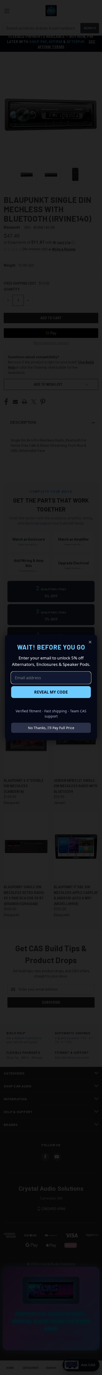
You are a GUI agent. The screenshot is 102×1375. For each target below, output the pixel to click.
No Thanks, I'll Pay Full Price (51, 727)
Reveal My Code (51, 692)
